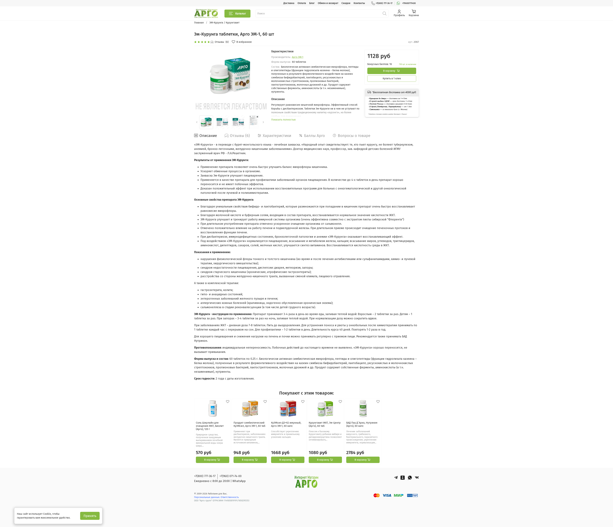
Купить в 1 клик (392, 78)
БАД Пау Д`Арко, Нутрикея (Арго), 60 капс (361, 424)
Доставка (288, 3)
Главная (199, 22)
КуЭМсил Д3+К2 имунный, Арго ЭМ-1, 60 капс (286, 424)
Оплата (302, 3)
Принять (89, 516)
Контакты (359, 3)
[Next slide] (261, 75)
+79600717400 (409, 3)
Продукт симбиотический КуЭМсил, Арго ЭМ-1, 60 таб (249, 424)
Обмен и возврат (328, 3)
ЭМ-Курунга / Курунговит (224, 22)
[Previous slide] (199, 75)
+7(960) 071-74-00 (230, 476)
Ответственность (230, 497)
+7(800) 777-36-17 (384, 3)
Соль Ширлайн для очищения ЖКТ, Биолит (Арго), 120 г (210, 426)
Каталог (240, 13)
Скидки (345, 3)
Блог (312, 3)
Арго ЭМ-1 (297, 57)
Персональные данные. (207, 497)
